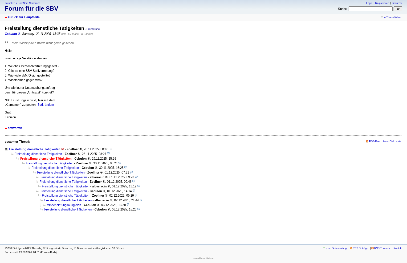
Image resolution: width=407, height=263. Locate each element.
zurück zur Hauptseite (24, 17)
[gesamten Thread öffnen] (110, 149)
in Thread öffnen (393, 17)
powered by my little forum (203, 258)
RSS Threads (382, 248)
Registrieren (382, 3)
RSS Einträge (360, 248)
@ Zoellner (87, 33)
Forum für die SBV (31, 8)
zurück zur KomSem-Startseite (22, 3)
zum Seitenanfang (336, 248)
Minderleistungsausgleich (64, 205)
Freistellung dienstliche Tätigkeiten (34, 149)
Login (369, 3)
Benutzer (397, 3)
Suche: (343, 9)
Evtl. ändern (45, 104)
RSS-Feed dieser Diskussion (385, 141)
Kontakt (398, 248)
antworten (15, 128)
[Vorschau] (108, 154)
